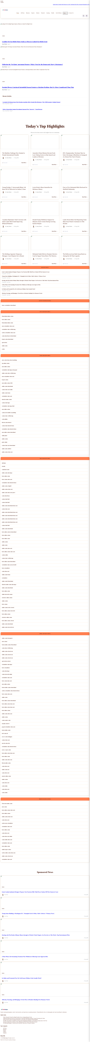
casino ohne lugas (5, 671)
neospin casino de (5, 723)
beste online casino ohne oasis (8, 703)
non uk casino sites (6, 743)
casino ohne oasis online (7, 836)
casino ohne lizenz (6, 495)
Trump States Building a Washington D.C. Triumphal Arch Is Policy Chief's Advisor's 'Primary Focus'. (24, 276)
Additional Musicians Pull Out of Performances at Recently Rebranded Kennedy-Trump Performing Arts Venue (24, 1018)
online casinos (5, 438)
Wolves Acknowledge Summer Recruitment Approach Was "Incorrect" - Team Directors (22, 109)
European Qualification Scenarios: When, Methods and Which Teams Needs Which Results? (20, 1021)
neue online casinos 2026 (7, 383)
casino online (4, 786)
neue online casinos (6, 366)
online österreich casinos (7, 594)
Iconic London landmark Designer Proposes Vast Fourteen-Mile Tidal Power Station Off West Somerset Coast (25, 271)
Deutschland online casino (7, 322)
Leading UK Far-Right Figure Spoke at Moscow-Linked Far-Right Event (24, 41)
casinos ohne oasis (6, 509)
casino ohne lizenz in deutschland (9, 335)
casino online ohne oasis (7, 839)
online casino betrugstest (7, 638)
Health (52, 12)
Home (18, 12)
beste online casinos (6, 319)
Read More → (24, 162)
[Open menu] (86, 15)
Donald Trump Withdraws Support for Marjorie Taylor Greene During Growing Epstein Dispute (44, 221)
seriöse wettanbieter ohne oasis (8, 332)
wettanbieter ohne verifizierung (8, 329)
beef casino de (5, 733)
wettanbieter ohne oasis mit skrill (9, 564)
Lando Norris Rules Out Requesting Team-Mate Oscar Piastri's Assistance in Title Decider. (75, 221)
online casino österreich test (8, 627)
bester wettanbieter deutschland (9, 305)
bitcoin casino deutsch (6, 422)
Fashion (37, 12)
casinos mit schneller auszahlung (9, 412)
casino (3, 349)
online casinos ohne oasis (7, 452)
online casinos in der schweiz (8, 607)
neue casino (4, 806)
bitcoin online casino (6, 763)
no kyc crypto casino (6, 749)
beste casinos (4, 604)
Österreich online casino (7, 803)
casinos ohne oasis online (7, 389)
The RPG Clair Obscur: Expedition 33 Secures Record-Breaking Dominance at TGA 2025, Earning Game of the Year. (25, 1020)
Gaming (48, 12)
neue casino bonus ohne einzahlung (9, 360)
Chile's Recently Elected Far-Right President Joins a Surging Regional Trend (17, 1017)
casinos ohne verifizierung (7, 415)
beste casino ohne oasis (7, 680)
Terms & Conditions (8, 1039)
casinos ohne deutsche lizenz (8, 425)
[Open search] (83, 16)
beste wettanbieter (6, 568)
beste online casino (6, 476)
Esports (32, 12)
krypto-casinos (5, 379)
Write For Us (3, 1039)
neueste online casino (6, 776)
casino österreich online (7, 674)
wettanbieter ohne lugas (7, 664)
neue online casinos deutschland (8, 432)
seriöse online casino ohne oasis (8, 852)
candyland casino (5, 469)
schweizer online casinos (7, 597)
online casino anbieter (6, 448)
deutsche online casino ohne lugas (9, 584)
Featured (43, 12)
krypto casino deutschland (7, 339)
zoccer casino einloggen (7, 736)
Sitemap (14, 1039)
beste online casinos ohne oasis (8, 551)
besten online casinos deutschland (9, 687)
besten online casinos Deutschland (9, 644)
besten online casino (6, 730)
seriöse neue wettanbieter (7, 823)
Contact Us (71, 12)
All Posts (22, 12)
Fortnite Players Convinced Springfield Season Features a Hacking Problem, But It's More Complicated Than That (38, 87)
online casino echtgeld (6, 486)
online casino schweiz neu (7, 651)
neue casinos (4, 641)
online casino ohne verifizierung (9, 373)
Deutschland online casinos (7, 316)
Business (28, 12)
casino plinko (5, 419)
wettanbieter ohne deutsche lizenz (9, 429)
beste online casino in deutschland (9, 531)
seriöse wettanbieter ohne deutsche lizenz (11, 690)
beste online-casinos (6, 614)
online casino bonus (6, 392)
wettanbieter (4, 577)
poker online (4, 442)
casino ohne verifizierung (7, 648)
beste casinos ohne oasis (7, 479)
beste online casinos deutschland (9, 700)
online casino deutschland (7, 386)
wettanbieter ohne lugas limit (8, 406)
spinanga (4, 463)
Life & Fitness (59, 12)
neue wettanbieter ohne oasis (8, 326)
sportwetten (4, 342)
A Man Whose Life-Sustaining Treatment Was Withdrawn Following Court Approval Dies (21, 284)
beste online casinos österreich (8, 610)
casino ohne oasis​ (5, 766)
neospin (3, 466)
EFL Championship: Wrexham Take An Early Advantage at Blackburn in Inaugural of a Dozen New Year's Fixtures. (75, 155)
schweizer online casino (7, 617)
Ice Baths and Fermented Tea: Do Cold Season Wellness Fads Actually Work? (18, 289)
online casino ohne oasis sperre (8, 492)
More (64, 13)
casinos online (5, 554)
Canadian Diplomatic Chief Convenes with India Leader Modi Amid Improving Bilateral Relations (14, 221)
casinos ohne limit (6, 499)
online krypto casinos (6, 849)
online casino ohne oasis (7, 548)
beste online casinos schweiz (8, 620)
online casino (4, 345)
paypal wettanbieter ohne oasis (8, 726)
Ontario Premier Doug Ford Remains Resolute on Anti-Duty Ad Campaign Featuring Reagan (20, 1019)
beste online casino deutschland (8, 561)
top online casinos (5, 363)
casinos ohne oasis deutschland (8, 445)
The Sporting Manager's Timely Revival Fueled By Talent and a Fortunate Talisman (19, 1023)
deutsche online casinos (7, 399)
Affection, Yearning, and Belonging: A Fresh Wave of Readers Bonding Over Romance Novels (22, 293)
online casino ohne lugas (7, 472)
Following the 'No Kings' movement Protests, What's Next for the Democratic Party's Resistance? (32, 64)
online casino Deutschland (7, 581)
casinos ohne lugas (6, 402)
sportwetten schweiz (6, 661)
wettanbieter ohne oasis (7, 396)
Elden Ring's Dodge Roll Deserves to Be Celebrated (53, 4)
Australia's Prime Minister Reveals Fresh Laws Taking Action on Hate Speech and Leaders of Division (44, 155)
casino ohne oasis (5, 571)
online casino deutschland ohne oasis (9, 505)
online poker (4, 435)
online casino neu (5, 769)
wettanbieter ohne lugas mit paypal (9, 369)
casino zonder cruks (6, 720)
